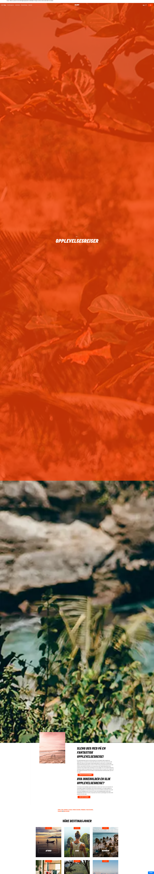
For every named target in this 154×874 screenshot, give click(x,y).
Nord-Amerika (89, 809)
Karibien (66, 809)
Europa (70, 809)
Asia (62, 809)
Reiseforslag (24, 5)
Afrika (59, 809)
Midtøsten (83, 809)
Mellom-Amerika (76, 809)
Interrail (30, 5)
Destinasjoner (10, 5)
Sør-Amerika (66, 811)
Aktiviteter (17, 5)
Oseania (60, 811)
